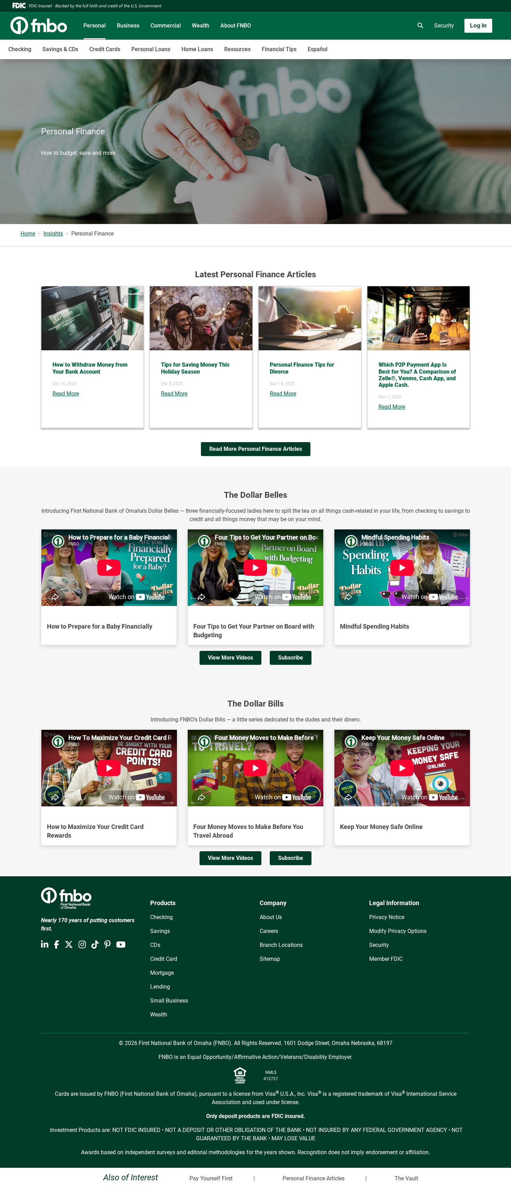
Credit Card (163, 959)
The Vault (406, 1178)
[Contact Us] (380, 26)
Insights (53, 233)
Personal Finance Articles (313, 1178)
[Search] (419, 26)
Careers (269, 931)
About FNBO (235, 25)
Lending (160, 986)
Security (444, 25)
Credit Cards (104, 49)
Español (317, 49)
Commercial (166, 25)
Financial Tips (279, 49)
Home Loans (197, 49)
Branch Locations (281, 945)
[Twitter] (69, 945)
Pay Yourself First (211, 1178)
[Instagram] (82, 945)
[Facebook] (56, 945)
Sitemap (270, 959)
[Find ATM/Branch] (360, 26)
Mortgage (162, 972)
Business (128, 25)
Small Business (169, 1000)
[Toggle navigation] (456, 45)
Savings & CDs (60, 49)
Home (28, 233)
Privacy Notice (386, 917)
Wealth (200, 25)
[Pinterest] (107, 945)
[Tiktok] (95, 945)
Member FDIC (386, 959)
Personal (94, 25)
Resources (237, 49)
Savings (160, 931)
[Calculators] (399, 26)
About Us (271, 917)
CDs (155, 945)
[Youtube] (120, 945)
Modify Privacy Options (398, 931)
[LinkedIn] (44, 945)
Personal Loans (150, 49)
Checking (19, 49)
